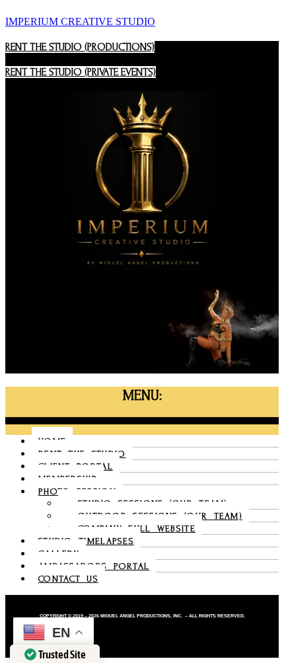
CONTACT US (68, 579)
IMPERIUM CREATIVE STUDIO (80, 21)
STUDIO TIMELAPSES (86, 541)
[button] (142, 420)
